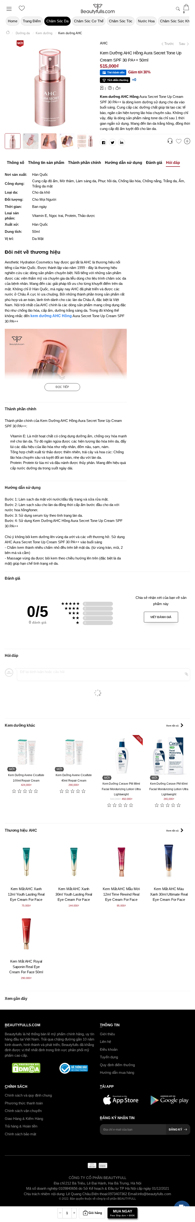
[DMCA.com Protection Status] (26, 1068)
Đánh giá (154, 163)
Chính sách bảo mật (20, 1134)
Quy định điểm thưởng (117, 1065)
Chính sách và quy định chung (28, 1095)
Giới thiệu (107, 1034)
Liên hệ (105, 1042)
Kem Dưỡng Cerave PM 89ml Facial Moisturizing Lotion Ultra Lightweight (121, 789)
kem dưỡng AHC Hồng (50, 316)
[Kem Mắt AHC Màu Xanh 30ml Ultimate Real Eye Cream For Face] (168, 861)
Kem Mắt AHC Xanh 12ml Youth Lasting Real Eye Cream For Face (26, 894)
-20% (139, 738)
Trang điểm (32, 21)
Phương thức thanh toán (24, 1103)
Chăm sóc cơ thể (88, 21)
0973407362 (118, 1194)
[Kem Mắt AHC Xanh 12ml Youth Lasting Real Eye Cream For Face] (26, 861)
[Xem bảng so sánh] (187, 142)
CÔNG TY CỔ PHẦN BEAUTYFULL (97, 1178)
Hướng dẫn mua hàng (117, 1072)
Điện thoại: (100, 1194)
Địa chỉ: (59, 1183)
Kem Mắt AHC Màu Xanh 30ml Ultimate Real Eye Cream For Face (169, 894)
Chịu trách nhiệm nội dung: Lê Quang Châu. (58, 1194)
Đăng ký (175, 1129)
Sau (182, 44)
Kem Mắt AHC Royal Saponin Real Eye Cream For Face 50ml (26, 966)
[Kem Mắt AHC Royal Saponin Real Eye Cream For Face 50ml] (26, 933)
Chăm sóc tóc (120, 21)
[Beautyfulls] (8, 33)
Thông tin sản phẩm (46, 163)
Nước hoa (146, 21)
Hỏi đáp (173, 163)
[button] (170, 142)
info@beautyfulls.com (154, 1194)
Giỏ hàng (95, 1213)
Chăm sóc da (57, 21)
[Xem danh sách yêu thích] (179, 141)
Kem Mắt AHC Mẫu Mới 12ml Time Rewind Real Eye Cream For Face (121, 894)
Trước (167, 44)
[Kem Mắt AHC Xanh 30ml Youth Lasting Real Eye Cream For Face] (73, 861)
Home (12, 21)
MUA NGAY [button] (122, 1213)
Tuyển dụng (109, 1057)
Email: (133, 1194)
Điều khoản (108, 1049)
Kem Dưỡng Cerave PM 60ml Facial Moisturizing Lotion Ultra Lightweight (168, 789)
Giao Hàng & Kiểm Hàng (24, 1118)
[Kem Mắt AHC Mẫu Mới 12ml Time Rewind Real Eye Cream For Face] (121, 861)
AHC (104, 43)
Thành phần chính (84, 163)
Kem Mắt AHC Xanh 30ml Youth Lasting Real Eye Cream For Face (73, 894)
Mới (20, 43)
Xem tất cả (172, 725)
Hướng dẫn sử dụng (123, 163)
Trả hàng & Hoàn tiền (21, 1126)
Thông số (15, 163)
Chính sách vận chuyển (23, 1111)
